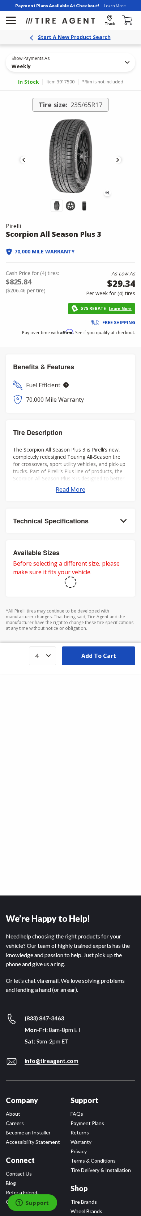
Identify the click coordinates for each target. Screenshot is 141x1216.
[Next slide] (117, 160)
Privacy (78, 1151)
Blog (11, 1183)
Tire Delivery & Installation (100, 1170)
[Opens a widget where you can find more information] (32, 1203)
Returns (79, 1132)
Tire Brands (83, 1202)
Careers (15, 1123)
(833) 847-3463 (44, 1018)
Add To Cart (98, 656)
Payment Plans (87, 1123)
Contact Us (19, 1174)
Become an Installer (28, 1132)
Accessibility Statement (33, 1142)
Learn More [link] (115, 5)
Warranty (80, 1142)
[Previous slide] (23, 160)
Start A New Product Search (74, 37)
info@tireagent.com (51, 1060)
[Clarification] (66, 385)
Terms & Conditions (93, 1161)
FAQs (76, 1114)
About (13, 1114)
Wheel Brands (86, 1211)
